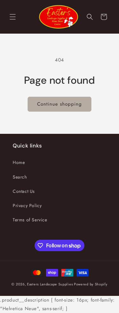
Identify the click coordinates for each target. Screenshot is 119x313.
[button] (13, 17)
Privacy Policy (27, 205)
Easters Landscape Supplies (50, 284)
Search (20, 177)
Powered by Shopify (91, 284)
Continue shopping (59, 104)
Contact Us (24, 191)
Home (19, 162)
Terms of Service (30, 220)
